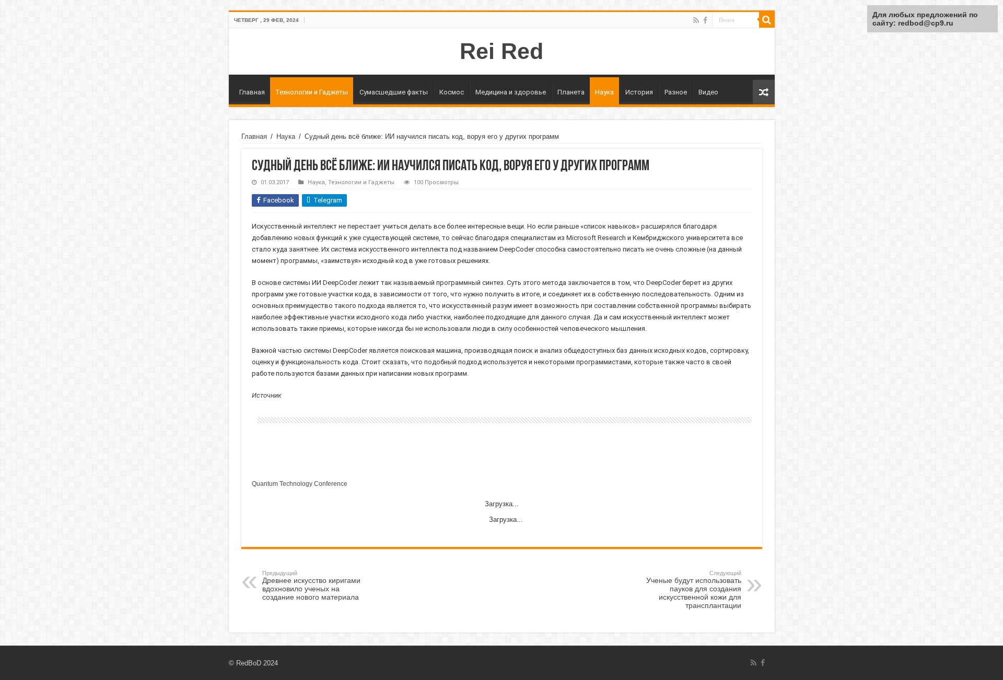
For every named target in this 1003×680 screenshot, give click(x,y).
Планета (571, 92)
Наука (604, 92)
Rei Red (501, 51)
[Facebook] (705, 20)
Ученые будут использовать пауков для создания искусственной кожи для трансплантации (693, 590)
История (639, 92)
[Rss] (696, 20)
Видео (708, 92)
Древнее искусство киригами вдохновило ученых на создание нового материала (311, 585)
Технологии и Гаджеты (311, 92)
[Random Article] (764, 92)
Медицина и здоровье (510, 92)
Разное (675, 92)
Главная (252, 92)
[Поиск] (767, 20)
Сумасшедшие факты (393, 92)
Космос (451, 92)
